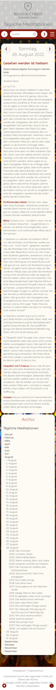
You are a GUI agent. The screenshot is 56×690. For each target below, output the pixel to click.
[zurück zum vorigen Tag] (6, 49)
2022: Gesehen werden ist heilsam (28, 563)
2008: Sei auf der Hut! (21, 622)
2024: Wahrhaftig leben (22, 557)
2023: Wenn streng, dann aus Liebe (29, 560)
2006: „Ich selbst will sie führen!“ (27, 628)
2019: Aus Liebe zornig (21, 580)
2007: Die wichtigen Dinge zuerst (28, 625)
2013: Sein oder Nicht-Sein (24, 602)
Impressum (19, 670)
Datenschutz (35, 670)
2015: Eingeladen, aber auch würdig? (30, 596)
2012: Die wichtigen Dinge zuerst (28, 605)
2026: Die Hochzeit (19, 550)
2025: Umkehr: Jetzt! (20, 554)
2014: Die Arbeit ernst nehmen (26, 599)
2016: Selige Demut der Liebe (26, 593)
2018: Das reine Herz (20, 583)
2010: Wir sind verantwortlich (25, 615)
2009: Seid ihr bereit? (21, 618)
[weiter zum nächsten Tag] (49, 49)
